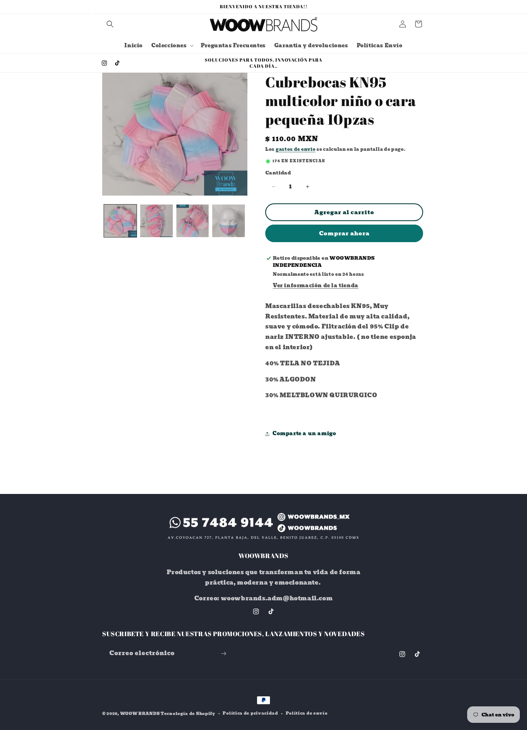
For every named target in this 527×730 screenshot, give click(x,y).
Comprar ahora (344, 233)
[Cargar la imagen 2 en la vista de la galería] (156, 221)
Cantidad (278, 173)
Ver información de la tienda (316, 285)
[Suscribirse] (223, 653)
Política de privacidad (250, 713)
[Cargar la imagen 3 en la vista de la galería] (192, 221)
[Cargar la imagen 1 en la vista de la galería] (120, 221)
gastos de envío (296, 149)
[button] (110, 24)
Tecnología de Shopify (188, 713)
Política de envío (307, 713)
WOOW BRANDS (140, 713)
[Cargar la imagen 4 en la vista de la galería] (228, 221)
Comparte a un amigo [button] (304, 433)
